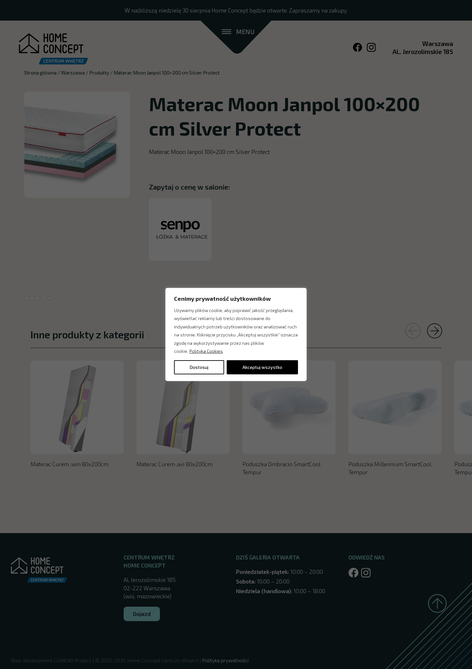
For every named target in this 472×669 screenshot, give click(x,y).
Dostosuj (199, 367)
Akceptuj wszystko (262, 367)
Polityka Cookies (206, 351)
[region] (236, 334)
